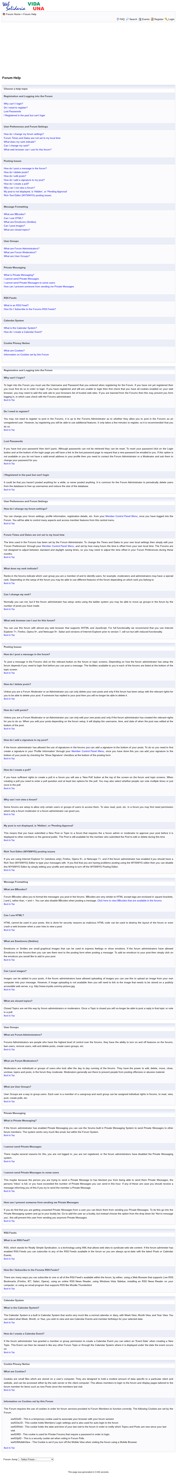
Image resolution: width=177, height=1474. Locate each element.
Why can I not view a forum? (19, 187)
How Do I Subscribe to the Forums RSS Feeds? (30, 309)
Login (171, 19)
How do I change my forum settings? (24, 134)
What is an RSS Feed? (16, 305)
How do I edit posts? (15, 176)
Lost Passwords (12, 111)
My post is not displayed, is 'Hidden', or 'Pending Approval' (35, 191)
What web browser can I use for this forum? (28, 149)
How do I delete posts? (16, 172)
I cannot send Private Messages (21, 278)
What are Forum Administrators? (21, 248)
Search (133, 19)
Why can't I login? (13, 103)
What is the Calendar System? (20, 328)
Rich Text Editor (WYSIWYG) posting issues (27, 195)
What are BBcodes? (15, 214)
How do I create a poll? (16, 183)
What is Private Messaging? (19, 275)
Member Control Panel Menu (121, 516)
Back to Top (9, 400)
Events (146, 19)
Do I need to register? (16, 107)
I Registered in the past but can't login (24, 115)
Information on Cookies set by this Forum (26, 354)
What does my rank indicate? (20, 141)
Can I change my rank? (16, 145)
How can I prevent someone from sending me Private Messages (39, 286)
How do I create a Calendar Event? (23, 332)
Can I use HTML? (13, 218)
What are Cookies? (14, 350)
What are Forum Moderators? (20, 252)
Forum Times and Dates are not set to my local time (32, 138)
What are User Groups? (17, 256)
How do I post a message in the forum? (25, 168)
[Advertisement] (88, 48)
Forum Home (13, 14)
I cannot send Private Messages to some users (29, 282)
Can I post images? (14, 225)
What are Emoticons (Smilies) (20, 222)
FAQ (122, 19)
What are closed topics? (17, 229)
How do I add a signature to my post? (24, 180)
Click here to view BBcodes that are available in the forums (129, 900)
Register (159, 19)
